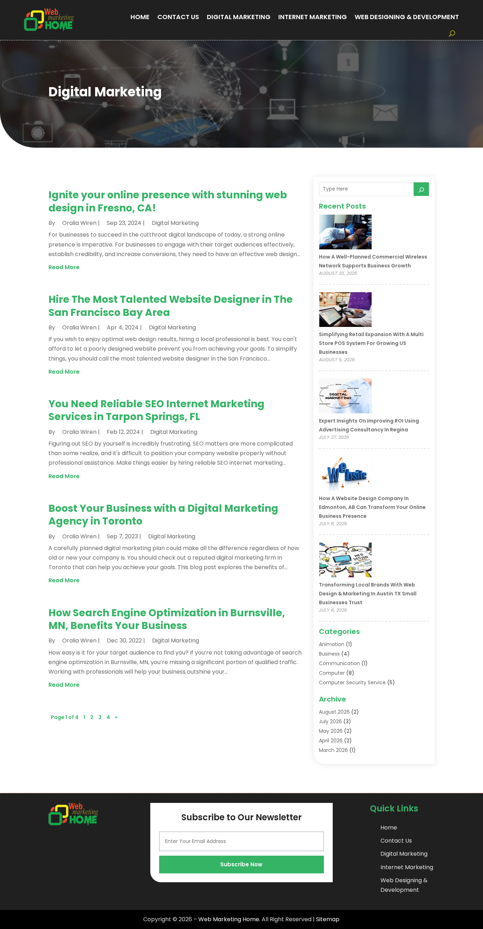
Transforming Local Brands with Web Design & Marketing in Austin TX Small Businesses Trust (368, 593)
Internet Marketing (312, 16)
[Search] (421, 189)
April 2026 (331, 740)
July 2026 (330, 721)
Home (140, 16)
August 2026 (334, 711)
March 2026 (333, 750)
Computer (332, 672)
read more (64, 267)
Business (329, 653)
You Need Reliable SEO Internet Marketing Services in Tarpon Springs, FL (156, 410)
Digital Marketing (238, 16)
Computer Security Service (352, 682)
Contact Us (178, 16)
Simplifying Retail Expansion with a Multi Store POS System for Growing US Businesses (371, 343)
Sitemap (327, 919)
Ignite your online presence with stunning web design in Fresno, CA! (167, 201)
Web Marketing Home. (229, 919)
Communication (339, 663)
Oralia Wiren (79, 223)
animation (331, 644)
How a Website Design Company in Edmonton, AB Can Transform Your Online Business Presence (372, 507)
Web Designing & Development (407, 16)
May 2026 (331, 731)
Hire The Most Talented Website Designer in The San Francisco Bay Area (170, 306)
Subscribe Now (241, 864)
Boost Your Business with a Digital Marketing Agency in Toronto (163, 515)
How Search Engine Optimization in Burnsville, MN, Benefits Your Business (166, 619)
